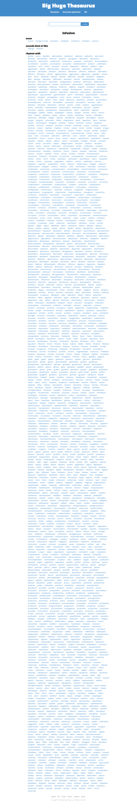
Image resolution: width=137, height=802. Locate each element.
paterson (84, 565)
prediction (70, 593)
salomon (73, 673)
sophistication (43, 701)
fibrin (93, 341)
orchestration (100, 549)
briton (81, 128)
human (92, 392)
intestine (54, 441)
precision (65, 590)
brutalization (50, 130)
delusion (66, 241)
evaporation (73, 315)
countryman (33, 218)
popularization (93, 585)
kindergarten (49, 459)
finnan (49, 344)
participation (33, 565)
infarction (69, 421)
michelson (83, 500)
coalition (69, 161)
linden (77, 472)
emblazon (57, 305)
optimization (72, 549)
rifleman (104, 665)
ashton (48, 100)
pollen (39, 585)
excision (51, 321)
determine (78, 259)
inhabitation (33, 426)
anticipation (55, 89)
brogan (106, 128)
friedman (85, 354)
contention (70, 202)
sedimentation (88, 680)
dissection (93, 277)
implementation (60, 405)
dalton (63, 225)
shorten (79, 690)
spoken (60, 703)
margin (86, 488)
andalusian (42, 87)
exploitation (43, 331)
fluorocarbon (55, 346)
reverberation (33, 662)
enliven (31, 310)
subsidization (70, 719)
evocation (32, 318)
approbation (33, 94)
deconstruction (48, 233)
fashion (61, 339)
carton (38, 143)
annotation (44, 89)
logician (89, 477)
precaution (32, 590)
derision (88, 251)
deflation (80, 236)
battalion (46, 115)
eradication (32, 313)
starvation (55, 708)
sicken (30, 693)
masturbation (93, 490)
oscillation (54, 554)
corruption (32, 215)
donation (76, 287)
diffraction (62, 264)
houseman (55, 392)
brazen (86, 125)
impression (56, 408)
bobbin (71, 123)
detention (41, 259)
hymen (67, 398)
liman (53, 472)
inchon (30, 413)
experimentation (79, 328)
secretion (59, 680)
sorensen (54, 701)
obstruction (32, 544)
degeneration (33, 238)
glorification (32, 369)
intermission (33, 439)
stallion (104, 706)
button (89, 133)
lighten (31, 472)
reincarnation (58, 642)
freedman (105, 351)
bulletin (71, 130)
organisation (59, 552)
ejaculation (85, 297)
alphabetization (88, 79)
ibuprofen (45, 400)
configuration (68, 187)
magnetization (100, 482)
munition (85, 521)
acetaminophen (79, 64)
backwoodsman (65, 110)
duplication (32, 292)
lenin (55, 467)
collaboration (82, 164)
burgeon (103, 130)
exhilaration (54, 326)
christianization (93, 154)
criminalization (71, 220)
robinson (70, 667)
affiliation (92, 71)
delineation (56, 241)
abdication (68, 56)
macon (42, 482)
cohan (62, 164)
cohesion (70, 164)
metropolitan (63, 500)
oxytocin (94, 559)
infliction (72, 423)
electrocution (89, 300)
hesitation (39, 387)
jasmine (46, 452)
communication (68, 172)
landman (53, 462)
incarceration (79, 410)
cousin (42, 218)
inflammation (43, 423)
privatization (94, 601)
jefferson (68, 452)
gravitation (63, 372)
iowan (92, 446)
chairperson (51, 148)
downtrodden (87, 287)
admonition (87, 69)
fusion (84, 357)
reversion (45, 662)
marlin (41, 490)
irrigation (42, 449)
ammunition (65, 84)
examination (87, 318)
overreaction (102, 557)
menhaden (101, 498)
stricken (103, 714)
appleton (53, 92)
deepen (41, 236)
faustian (83, 339)
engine (70, 308)
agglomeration (61, 74)
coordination (79, 210)
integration (77, 434)
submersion (84, 716)
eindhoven (75, 297)
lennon (62, 467)
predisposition (93, 593)
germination (97, 364)
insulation (47, 434)
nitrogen (101, 531)
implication (73, 405)
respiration (82, 655)
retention (100, 657)
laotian (79, 462)
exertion (82, 323)
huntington (32, 395)
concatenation (85, 179)
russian (57, 670)
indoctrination (88, 418)
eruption (76, 313)
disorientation (72, 274)
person (51, 575)
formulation (98, 349)
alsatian (100, 79)
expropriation (99, 331)
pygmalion (51, 616)
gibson (48, 367)
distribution (63, 282)
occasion (42, 544)
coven (49, 218)
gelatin (50, 362)
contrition (32, 207)
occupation (62, 544)
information (83, 423)
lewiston (40, 470)
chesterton (103, 151)
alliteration (57, 79)
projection (91, 606)
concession (59, 182)
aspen (61, 100)
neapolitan (70, 526)
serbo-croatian (100, 685)
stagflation (65, 706)
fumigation (66, 357)
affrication (41, 74)
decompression (34, 233)
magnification (33, 485)
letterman (93, 467)
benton (101, 118)
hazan (44, 382)
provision (39, 613)
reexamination (102, 634)
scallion (60, 678)
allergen (37, 79)
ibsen (37, 400)
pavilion (62, 567)
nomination (62, 534)
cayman (46, 146)
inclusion (69, 413)
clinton (39, 161)
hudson (84, 392)
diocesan (69, 267)
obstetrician (96, 541)
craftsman (67, 218)
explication (32, 331)
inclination (59, 413)
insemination (65, 428)
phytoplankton (102, 577)
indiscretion (75, 418)
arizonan (103, 94)
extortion (75, 333)
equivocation (102, 310)
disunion (74, 282)
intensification (89, 434)
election (56, 300)
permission (76, 572)
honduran (47, 390)
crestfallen (40, 220)
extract (30, 41)
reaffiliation (48, 621)
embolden (67, 305)
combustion (45, 169)
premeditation (59, 595)
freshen (51, 354)
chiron (56, 154)
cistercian (103, 156)
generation (73, 362)
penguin (57, 570)
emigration (87, 305)
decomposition (103, 231)
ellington (61, 303)
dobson (60, 285)
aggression (85, 74)
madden (50, 482)
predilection (81, 593)
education (32, 297)
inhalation (44, 426)
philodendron (68, 577)
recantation (75, 624)
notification (73, 539)
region (66, 639)
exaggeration (74, 318)
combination (33, 169)
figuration (32, 344)
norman (31, 539)
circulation (53, 156)
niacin (50, 531)
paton (30, 567)
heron (30, 387)
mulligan (49, 521)
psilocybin (71, 613)
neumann (47, 529)
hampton (70, 377)
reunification (62, 660)
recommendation (35, 629)
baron (94, 112)
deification (84, 238)
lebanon (61, 464)
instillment (75, 41)
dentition (100, 246)
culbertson (60, 223)
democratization (34, 243)
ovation (31, 557)
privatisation (82, 601)
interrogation (77, 439)
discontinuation (60, 269)
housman (65, 392)
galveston (60, 359)
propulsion (104, 608)
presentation (45, 598)
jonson (65, 454)
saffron (92, 670)
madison (59, 482)
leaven (53, 464)
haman (52, 377)
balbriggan (32, 112)
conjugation (88, 192)
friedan (77, 354)
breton (40, 128)
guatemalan (32, 374)
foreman (31, 349)
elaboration (32, 300)
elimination (39, 303)
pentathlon (93, 570)
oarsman (31, 541)
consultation (69, 200)
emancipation (33, 305)
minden (87, 503)
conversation (75, 207)
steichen (103, 708)
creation (91, 218)
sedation (76, 680)
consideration (33, 197)
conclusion (81, 182)
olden (48, 547)
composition (56, 177)
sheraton (43, 690)
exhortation (65, 326)
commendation (73, 169)
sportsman (32, 706)
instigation (54, 431)
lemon (39, 467)
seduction (32, 683)
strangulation (81, 714)
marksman (32, 490)
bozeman (59, 125)
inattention (43, 410)
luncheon (89, 480)
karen (62, 457)
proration (32, 611)
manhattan (32, 488)
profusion (43, 606)
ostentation (76, 554)
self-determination (35, 685)
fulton (57, 357)
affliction (31, 74)
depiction (44, 249)
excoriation (32, 323)
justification (32, 457)
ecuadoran (44, 295)
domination (46, 287)
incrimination (33, 416)
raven (30, 621)
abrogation (72, 58)
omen (67, 547)
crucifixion (32, 223)
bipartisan (86, 120)
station (75, 708)
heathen (93, 382)
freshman (60, 354)
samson (31, 675)
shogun (71, 690)
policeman (87, 583)
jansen (30, 452)
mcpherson (32, 495)
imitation (51, 403)
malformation (64, 485)
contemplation (58, 202)
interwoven (44, 441)
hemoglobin (57, 385)
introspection (52, 444)
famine (30, 339)
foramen (84, 346)
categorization (67, 143)
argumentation (92, 94)
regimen (44, 639)
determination (66, 259)
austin (30, 107)
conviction (98, 207)
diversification (85, 282)
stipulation (32, 714)
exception (42, 321)
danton (31, 228)
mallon (86, 485)
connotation (55, 195)
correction (62, 213)
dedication (103, 233)
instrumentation (88, 431)
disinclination (58, 272)
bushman (50, 133)
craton (75, 218)
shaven (103, 688)
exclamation (72, 321)
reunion (72, 660)
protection (89, 611)
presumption (80, 598)
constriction (44, 200)
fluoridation (43, 346)
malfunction (77, 485)
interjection (93, 436)
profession (32, 606)
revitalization (65, 662)
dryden (78, 290)
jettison (95, 452)
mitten (103, 511)
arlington (41, 97)
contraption (70, 205)
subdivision (50, 716)
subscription (46, 719)
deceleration (100, 228)
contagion (32, 202)
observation (74, 541)
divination (32, 285)
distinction (32, 282)
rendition (45, 647)
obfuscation (42, 541)
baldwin (42, 112)
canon (57, 138)
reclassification (72, 626)
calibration (55, 136)
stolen (60, 714)
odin (98, 544)
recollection (96, 626)
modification (77, 513)
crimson (82, 220)
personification (62, 575)
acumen (65, 66)
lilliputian (45, 472)
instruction (75, 431)
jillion (102, 452)
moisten (31, 516)
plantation (41, 583)
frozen (30, 357)
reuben (52, 660)
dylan (77, 292)
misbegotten (33, 508)
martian (57, 490)
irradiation (32, 449)
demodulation (48, 243)
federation (93, 339)
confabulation (95, 184)
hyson (30, 400)
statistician (84, 708)
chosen (64, 154)
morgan (84, 516)
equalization (70, 310)
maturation (54, 493)
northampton (41, 539)
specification (97, 701)
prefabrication (45, 595)
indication (42, 418)
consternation (83, 197)
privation (70, 601)
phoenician (80, 577)
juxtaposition (44, 457)
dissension (45, 279)
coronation (40, 213)
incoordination (81, 413)
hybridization (81, 395)
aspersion (70, 100)
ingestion (104, 423)
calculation (45, 136)
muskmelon (32, 523)
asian (55, 100)
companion (32, 174)
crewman (50, 220)
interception (44, 436)
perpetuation (100, 572)
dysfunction (86, 292)
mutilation (60, 523)
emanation (99, 303)
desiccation (104, 254)
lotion (44, 480)
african (50, 74)
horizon (77, 390)
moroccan (32, 518)
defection (61, 236)
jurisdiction (100, 454)
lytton (104, 480)
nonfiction (87, 534)
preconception (88, 590)
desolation (43, 256)
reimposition (46, 642)
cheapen (83, 151)
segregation (66, 683)
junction (90, 454)
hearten (85, 382)
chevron (31, 154)
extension (42, 333)
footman (75, 346)
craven (83, 218)
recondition (61, 629)
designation (32, 256)
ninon (93, 531)
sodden (51, 698)
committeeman (34, 172)
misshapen (65, 511)
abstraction (43, 61)
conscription (67, 195)
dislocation (45, 274)
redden (68, 631)
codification (87, 161)
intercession (56, 436)
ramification (51, 619)
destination (80, 256)
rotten (101, 667)
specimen (31, 703)
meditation (97, 495)
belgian (51, 118)
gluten (42, 369)
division (41, 285)
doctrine (68, 285)
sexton (60, 688)
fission (65, 344)
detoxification (100, 259)
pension (84, 570)
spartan (74, 701)
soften (58, 698)
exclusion (82, 321)
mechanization (45, 495)
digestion (81, 264)
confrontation (46, 190)
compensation (68, 174)
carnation (102, 141)
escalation (87, 313)
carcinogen (74, 141)
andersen (53, 87)
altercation (42, 82)
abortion (53, 58)
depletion (54, 249)
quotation (104, 616)
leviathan (102, 467)
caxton (38, 146)
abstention (32, 61)
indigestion (52, 418)
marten (49, 490)
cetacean (31, 148)
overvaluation (49, 559)
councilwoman (85, 215)
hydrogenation (56, 398)
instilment (86, 41)
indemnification (89, 416)
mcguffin (101, 493)
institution (65, 431)
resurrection (55, 657)
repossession (100, 649)
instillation (64, 41)
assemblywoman (34, 102)
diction (30, 264)
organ (49, 552)
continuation (82, 202)
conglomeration (91, 190)
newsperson (104, 529)
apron (70, 94)
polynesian (80, 585)
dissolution (90, 279)
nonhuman (98, 534)
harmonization (68, 380)
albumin (62, 76)
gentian (83, 362)
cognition (42, 164)
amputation (102, 84)
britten (89, 128)
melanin (42, 498)
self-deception (88, 683)
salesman (31, 673)
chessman (93, 151)
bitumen (102, 120)
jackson (77, 449)
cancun (42, 138)
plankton (99, 580)
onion (83, 547)
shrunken (98, 690)
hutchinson (62, 395)
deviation (54, 261)
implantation (47, 405)
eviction (101, 315)
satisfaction (32, 678)
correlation (73, 213)
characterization (34, 151)
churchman (32, 156)
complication (44, 177)
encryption (61, 308)
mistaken (84, 511)
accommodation (101, 61)
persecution (32, 575)
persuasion (86, 575)
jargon (38, 452)
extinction (65, 333)
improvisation (77, 408)
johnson (31, 454)
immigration (73, 403)
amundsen (32, 87)
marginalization (97, 488)
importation (95, 405)
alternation (53, 82)
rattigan (104, 619)
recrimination (33, 631)
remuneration (33, 647)
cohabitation (53, 164)
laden (39, 462)
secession (40, 680)
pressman (69, 598)
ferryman (53, 341)
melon (57, 498)
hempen (67, 385)
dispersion (97, 274)
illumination (77, 400)
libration (89, 470)
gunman (73, 374)
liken (37, 472)
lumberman (72, 480)
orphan (45, 554)
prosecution (55, 611)
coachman (48, 161)
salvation (93, 673)
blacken (31, 123)
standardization (34, 708)
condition (72, 184)
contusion (42, 207)
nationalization (34, 526)
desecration (69, 254)
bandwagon (59, 112)
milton (79, 503)
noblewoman (50, 534)
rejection (31, 644)
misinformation (96, 508)
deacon (62, 228)
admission (76, 69)
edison (80, 295)
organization (71, 552)
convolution (44, 210)
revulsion (97, 662)
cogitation (32, 164)
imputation (89, 408)
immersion (61, 403)
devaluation (32, 261)
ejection (95, 297)
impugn (31, 48)
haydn (37, 382)
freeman (31, 354)
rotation (93, 667)
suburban (55, 721)
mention (44, 500)
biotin (78, 120)
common (45, 172)
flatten (80, 344)
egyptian (48, 297)
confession (56, 187)
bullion (79, 130)
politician (31, 585)
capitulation (96, 138)
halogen (43, 377)
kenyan (31, 459)
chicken (39, 154)
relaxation (62, 644)
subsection (58, 719)
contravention (82, 205)
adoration (32, 71)
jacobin (85, 449)
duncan (96, 290)
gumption (53, 374)
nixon (30, 534)
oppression (51, 549)
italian (69, 449)
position (69, 588)
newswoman (33, 531)
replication (77, 649)
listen (69, 475)
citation (31, 159)
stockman (42, 714)
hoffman (86, 387)
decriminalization (90, 233)
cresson (31, 220)
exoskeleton (101, 326)
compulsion (32, 179)
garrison (86, 359)
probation (32, 603)
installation (43, 431)
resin (63, 655)
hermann (104, 385)
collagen (92, 164)
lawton (30, 464)
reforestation (62, 637)
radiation (31, 619)
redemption (101, 631)
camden (82, 136)
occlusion (52, 544)
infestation (99, 421)
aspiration (81, 100)
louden (51, 480)
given (63, 367)
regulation (97, 639)
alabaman (45, 76)
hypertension (77, 398)
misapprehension (80, 506)
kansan (55, 457)
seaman (106, 678)
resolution (71, 655)
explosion (66, 331)
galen (36, 359)
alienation (90, 76)
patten (54, 567)
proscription (43, 611)
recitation (41, 626)
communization (94, 172)
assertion (47, 102)
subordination (33, 719)
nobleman (38, 534)
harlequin (56, 380)
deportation (64, 249)
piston (73, 580)
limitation (61, 472)
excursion (52, 323)
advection (62, 71)
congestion (78, 190)
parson (105, 562)
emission (97, 305)
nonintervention (34, 536)
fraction (71, 351)
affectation (72, 71)
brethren (31, 128)
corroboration (85, 213)
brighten (48, 128)
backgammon (51, 110)
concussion (103, 182)
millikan (64, 503)
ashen (40, 100)
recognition (85, 626)
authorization (64, 107)
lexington (50, 470)
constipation (97, 197)
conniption (43, 195)
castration (47, 143)
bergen (31, 120)
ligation (105, 470)
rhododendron (55, 665)
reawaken (43, 624)
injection (82, 426)
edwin (40, 297)
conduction (82, 184)
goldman (64, 369)
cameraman (92, 136)
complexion (32, 177)
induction (31, 421)
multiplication (60, 521)
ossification (65, 554)
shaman (77, 688)
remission (103, 644)
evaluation (61, 315)
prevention (43, 601)
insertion (76, 428)
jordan (72, 454)
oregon (41, 552)
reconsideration (74, 629)
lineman (85, 472)
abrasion (62, 58)
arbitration (79, 94)
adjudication (33, 69)
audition (86, 105)
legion (88, 464)
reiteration (99, 642)
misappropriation (96, 506)
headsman (63, 382)
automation (77, 107)
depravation (87, 249)
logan (81, 477)
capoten (106, 138)
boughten (98, 123)
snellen (31, 698)
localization (43, 477)
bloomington (41, 123)
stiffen (91, 711)
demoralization (34, 246)
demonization (80, 243)
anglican (72, 87)
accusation (67, 64)
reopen (83, 647)
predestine (46, 593)
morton (60, 518)
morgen (93, 516)
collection (102, 164)
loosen (30, 480)
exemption (72, 323)
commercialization (88, 169)
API (85, 12)
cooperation (67, 210)
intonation (87, 441)
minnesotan (52, 506)
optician (61, 549)
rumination (39, 670)
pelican (97, 567)
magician (88, 482)
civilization (62, 159)
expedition (66, 328)
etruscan (40, 315)
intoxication (98, 441)
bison (95, 120)
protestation (101, 611)
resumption (43, 657)
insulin (55, 434)
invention (31, 446)
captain (49, 141)
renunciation (73, 647)
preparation (98, 595)
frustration (48, 357)
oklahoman (39, 547)
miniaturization (98, 503)
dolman (91, 285)
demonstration (94, 243)
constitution (33, 200)
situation (44, 696)
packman (31, 562)
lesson (83, 467)
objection (52, 541)
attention (31, 105)
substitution (33, 721)
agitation (96, 74)
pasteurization (73, 565)
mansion (68, 488)
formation (87, 349)
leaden (46, 464)
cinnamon (43, 156)
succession (76, 721)
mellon (50, 498)
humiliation (101, 392)
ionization (84, 446)
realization (80, 621)
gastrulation (33, 362)
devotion (81, 261)
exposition (76, 331)
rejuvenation (42, 644)
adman (42, 69)
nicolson (69, 531)
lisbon (62, 475)
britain (74, 128)
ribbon (76, 665)
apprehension (98, 92)
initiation (72, 426)
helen (39, 385)
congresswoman (74, 192)
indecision (77, 416)
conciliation (70, 182)
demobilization (90, 241)
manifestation (44, 488)
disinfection (70, 272)
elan (41, 300)
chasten (74, 151)
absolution (83, 58)
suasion (40, 716)
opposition (40, 549)
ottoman (86, 554)
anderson (63, 87)
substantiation (83, 719)
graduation (103, 369)
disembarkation (34, 272)
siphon (100, 693)
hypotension (98, 398)
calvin (75, 136)
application (63, 92)
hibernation (58, 387)
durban (51, 292)
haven (30, 382)
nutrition (103, 539)
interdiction (82, 436)
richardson (85, 665)
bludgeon (53, 123)
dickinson (91, 261)
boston (89, 123)
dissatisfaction (80, 277)
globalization (99, 367)
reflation (41, 637)
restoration (104, 655)
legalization (79, 464)
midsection (32, 503)
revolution (87, 662)
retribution (42, 660)
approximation (60, 94)
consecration (79, 195)
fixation (73, 344)
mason (82, 490)
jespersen (86, 452)
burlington (32, 133)
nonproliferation (77, 536)
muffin (41, 521)
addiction (84, 66)
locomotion (72, 477)
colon (71, 166)
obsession (85, 541)
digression (91, 264)
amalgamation (65, 82)
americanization (43, 84)
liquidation (53, 475)
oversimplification (35, 559)
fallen (89, 336)
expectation (55, 328)
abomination (42, 58)
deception (47, 231)
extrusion (45, 336)
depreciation (99, 249)
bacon (76, 110)
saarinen (75, 670)
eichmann (58, 297)
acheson (91, 64)
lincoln (70, 472)
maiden (44, 485)
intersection (101, 439)
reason (101, 621)
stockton (52, 714)
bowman (49, 125)
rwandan (66, 670)
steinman (31, 711)
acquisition (32, 66)
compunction (44, 179)
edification (71, 295)
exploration (55, 331)
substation (95, 719)
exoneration (89, 326)
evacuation (51, 315)
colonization (80, 166)
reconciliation (49, 629)
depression (44, 251)
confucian (58, 190)
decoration (76, 233)
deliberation (33, 241)
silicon (44, 693)
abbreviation (57, 56)
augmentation (97, 105)
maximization (82, 493)
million (71, 503)
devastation (44, 261)
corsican (42, 215)
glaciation (71, 367)
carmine (93, 141)
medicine (87, 495)
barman (86, 112)
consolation (45, 197)
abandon (46, 56)
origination (101, 552)
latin (86, 462)
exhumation (77, 326)
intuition (73, 444)
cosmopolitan (52, 215)
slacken (62, 696)
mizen (30, 513)
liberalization (68, 470)
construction (56, 200)
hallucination (33, 377)
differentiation (50, 264)
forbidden (94, 346)
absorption (94, 58)
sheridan (52, 690)
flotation (105, 344)
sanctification (41, 675)
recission (31, 626)
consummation (82, 200)
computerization (71, 179)
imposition (32, 408)
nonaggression (75, 534)
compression (83, 177)
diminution (59, 267)
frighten (94, 354)
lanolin (72, 462)
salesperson (42, 673)
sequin (89, 685)
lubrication (60, 480)
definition (71, 236)
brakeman (77, 125)
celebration (56, 146)
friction (69, 354)
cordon (31, 213)
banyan (69, 112)
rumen (30, 670)
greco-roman (83, 372)
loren (37, 480)
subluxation (72, 716)
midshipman (43, 503)
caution (31, 146)
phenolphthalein (54, 577)
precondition (101, 590)
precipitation (55, 590)
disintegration (33, 274)
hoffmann (96, 387)
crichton (59, 220)
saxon (52, 678)
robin (62, 667)
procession (42, 603)
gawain (43, 362)
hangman (103, 377)
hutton (71, 395)
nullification (92, 539)
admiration (65, 69)
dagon (46, 225)
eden (63, 295)
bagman (95, 110)
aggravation (74, 74)
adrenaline (42, 71)
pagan (39, 562)
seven (53, 688)
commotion (55, 172)
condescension (60, 184)
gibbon (40, 367)
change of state (42, 41)
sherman (61, 690)
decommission (89, 231)
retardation (89, 657)
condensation (47, 184)
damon (82, 225)
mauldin (64, 493)
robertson (44, 667)
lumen (81, 480)
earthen (96, 292)
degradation (46, 238)
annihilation (32, 89)
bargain (78, 112)
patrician (38, 567)
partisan (43, 565)
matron (45, 493)
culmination (71, 223)
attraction (41, 105)
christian (81, 154)
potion (98, 588)
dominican (57, 287)
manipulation (57, 488)
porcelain (42, 588)
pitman (91, 580)
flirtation (96, 344)
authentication (51, 107)
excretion (42, 323)
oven (38, 557)
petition (42, 577)
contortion (93, 202)
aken (30, 76)
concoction (92, 182)
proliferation (33, 608)
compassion (55, 174)
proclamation (54, 603)
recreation (101, 629)
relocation (81, 644)
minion (30, 506)
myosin (78, 523)
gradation (93, 369)
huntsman (43, 395)
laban (91, 459)
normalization (101, 536)
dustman (59, 292)
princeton (54, 601)
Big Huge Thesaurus (68, 5)
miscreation (72, 508)
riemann (95, 665)
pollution (59, 585)
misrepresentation (51, 511)
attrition (61, 105)
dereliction (79, 251)
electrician (65, 300)
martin (65, 490)
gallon (43, 359)
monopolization (62, 516)
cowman (57, 218)
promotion (44, 608)
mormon (102, 516)
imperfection (98, 403)
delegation (94, 238)
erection (42, 313)
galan (30, 359)
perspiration (75, 575)
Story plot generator (72, 12)
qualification (63, 616)
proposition (93, 608)
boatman (62, 123)
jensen (77, 452)
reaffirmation (60, 621)
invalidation (94, 444)
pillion (59, 580)
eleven (30, 303)
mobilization (40, 513)
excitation (61, 321)
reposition (88, 649)
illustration (96, 400)
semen (47, 685)
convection (52, 207)
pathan (93, 565)
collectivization (34, 166)
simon (51, 693)
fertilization (64, 341)
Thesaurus (54, 12)
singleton (92, 693)
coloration (102, 166)
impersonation (34, 405)
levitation (31, 470)
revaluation (82, 660)
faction (75, 336)
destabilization (68, 256)
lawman (103, 462)
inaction (99, 408)
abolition (31, 58)
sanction (52, 675)
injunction (92, 426)
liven (91, 475)
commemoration (58, 169)
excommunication (95, 321)
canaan (102, 136)
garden (78, 359)
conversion (87, 207)
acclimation (88, 61)
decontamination (63, 233)
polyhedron (69, 585)
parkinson (96, 562)
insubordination (34, 434)
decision (67, 231)
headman (53, 382)
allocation (68, 79)
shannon (85, 688)
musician (94, 521)
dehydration (73, 238)
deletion (104, 238)
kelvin (101, 457)
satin (99, 675)
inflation (54, 423)
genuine (57, 364)
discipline (99, 267)
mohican (99, 513)
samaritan (103, 673)
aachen (31, 56)
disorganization (58, 274)
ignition (67, 400)
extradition (95, 333)
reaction (38, 621)
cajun (30, 136)
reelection (78, 634)
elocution (78, 303)
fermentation (42, 341)
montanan (75, 516)
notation (63, 539)
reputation (92, 652)
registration (75, 639)
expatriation (43, 328)
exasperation (99, 318)
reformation (75, 637)
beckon (89, 115)
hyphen (88, 398)
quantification (75, 616)
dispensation (85, 274)
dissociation (79, 279)
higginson (77, 387)
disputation (43, 277)
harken (47, 380)
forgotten (64, 349)
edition (88, 295)
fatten (75, 339)
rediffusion (44, 634)
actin (40, 66)
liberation (80, 470)
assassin (90, 100)
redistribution (56, 634)
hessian (48, 387)
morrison (41, 518)
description (57, 254)
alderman (72, 76)
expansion (32, 328)
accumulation (55, 64)
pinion (66, 580)
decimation (57, 231)
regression (87, 639)
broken (31, 130)
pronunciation (57, 608)
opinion (31, 549)
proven (31, 613)
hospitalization (98, 390)
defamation (50, 236)
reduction (68, 634)
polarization (76, 583)
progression (69, 606)
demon (70, 243)
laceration (100, 459)
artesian (76, 97)
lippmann (31, 475)
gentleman (93, 362)
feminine (31, 341)
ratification (73, 619)
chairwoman (63, 148)
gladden (80, 367)
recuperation (57, 631)
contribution (95, 205)
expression (86, 331)
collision (54, 166)
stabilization (53, 706)
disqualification (56, 277)
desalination (33, 254)
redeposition (33, 634)
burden (95, 130)
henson (87, 385)
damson (98, 225)
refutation (99, 637)
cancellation (32, 138)
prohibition (80, 606)
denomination (82, 246)
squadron (42, 706)
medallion (57, 495)
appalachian (98, 89)
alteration (32, 82)
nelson (38, 529)
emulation (41, 308)
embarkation (46, 305)
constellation (71, 197)
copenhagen (92, 210)
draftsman (32, 290)
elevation (100, 300)
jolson (48, 454)
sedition (99, 680)
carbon (65, 141)
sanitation (62, 675)
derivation (98, 251)
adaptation (74, 66)
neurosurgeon (59, 529)
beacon (62, 115)
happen (31, 380)
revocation (76, 662)
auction (70, 105)
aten (99, 102)
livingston (99, 475)
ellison (69, 303)
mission (75, 511)
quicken (95, 616)
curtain (92, 223)
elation (48, 300)
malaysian (53, 485)
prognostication (55, 606)
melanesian (32, 498)
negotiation (102, 526)
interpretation (64, 439)
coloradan (92, 166)
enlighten (104, 308)
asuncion (91, 102)
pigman (39, 580)
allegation (101, 76)
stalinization (94, 706)
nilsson (86, 531)
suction (86, 721)
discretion (72, 269)
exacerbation (53, 318)
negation (91, 526)
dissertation (57, 279)
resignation (54, 655)
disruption (68, 277)
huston (52, 395)
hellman (47, 385)
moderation (51, 513)
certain (79, 146)
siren (30, 696)
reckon (50, 626)
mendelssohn (89, 498)
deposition (75, 249)
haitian (101, 374)
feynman (74, 341)
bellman (60, 118)
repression (46, 652)
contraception (33, 205)
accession (78, 61)
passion (61, 565)
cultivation (82, 223)
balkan (50, 112)
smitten (87, 696)
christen (72, 154)
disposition (32, 277)
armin (62, 97)
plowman (58, 583)
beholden (42, 118)
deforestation (91, 236)
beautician (79, 115)
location (54, 477)
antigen (65, 89)
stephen (40, 711)
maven (72, 493)
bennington (91, 118)
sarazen (85, 675)
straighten (69, 714)
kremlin (84, 459)
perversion (32, 577)
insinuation (86, 428)
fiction (99, 341)
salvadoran (83, 673)
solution (95, 41)
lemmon (31, 467)
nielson (78, 531)
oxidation (77, 559)
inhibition (54, 426)
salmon (65, 673)
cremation (101, 218)
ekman (103, 297)
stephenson (51, 711)
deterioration (52, 259)
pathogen (102, 565)
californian (66, 136)
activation (56, 66)
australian (39, 107)
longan (105, 477)
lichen (97, 470)
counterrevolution (100, 215)
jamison (102, 449)
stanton (46, 708)
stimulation (100, 711)
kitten (76, 459)
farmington (40, 339)
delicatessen (45, 241)
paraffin (69, 562)
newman (93, 529)
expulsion (32, 333)
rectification (45, 631)
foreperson (41, 349)
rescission (32, 655)
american (31, 84)
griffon (102, 372)
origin (92, 552)
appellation (43, 92)
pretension (32, 601)
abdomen (79, 56)
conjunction (100, 192)
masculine (74, 490)
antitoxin (87, 89)
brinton (66, 128)
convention (63, 207)
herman (95, 385)
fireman (57, 344)
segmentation (53, 683)
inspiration (32, 431)
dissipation (68, 279)
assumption (81, 102)
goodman (74, 369)
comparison (43, 174)
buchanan (62, 130)
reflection (51, 637)
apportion (74, 92)
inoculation (32, 428)
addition (93, 66)
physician (90, 577)
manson (77, 488)
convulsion (55, 210)
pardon (78, 562)
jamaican (93, 449)
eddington (55, 295)
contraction (45, 205)
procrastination (68, 603)
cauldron (88, 143)
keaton (86, 457)
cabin (103, 133)
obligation (63, 541)
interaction (32, 436)
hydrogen (44, 398)
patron (47, 567)
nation (95, 523)
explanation (103, 328)
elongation (88, 303)
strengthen (93, 714)
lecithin (70, 464)
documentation (80, 285)
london (97, 477)
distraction (52, 282)
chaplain (86, 148)
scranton (88, 678)
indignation (64, 418)
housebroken (43, 392)
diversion (96, 282)
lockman (62, 477)
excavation (32, 321)
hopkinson (67, 390)
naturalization (47, 526)
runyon (49, 670)
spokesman (70, 703)
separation (67, 685)
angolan (81, 87)
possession (79, 588)
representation (34, 652)
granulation (32, 372)
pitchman (82, 580)
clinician (31, 161)
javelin (60, 452)
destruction (102, 256)
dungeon (104, 290)
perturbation (98, 575)
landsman (63, 462)
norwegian (53, 539)
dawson (47, 228)
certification (88, 146)
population (32, 588)
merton (53, 500)
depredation (33, 251)
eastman (105, 292)
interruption (90, 439)
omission (75, 547)
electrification (76, 300)
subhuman (61, 716)
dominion (67, 287)
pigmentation (49, 580)
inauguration (55, 410)
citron (45, 159)
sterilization (63, 711)
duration (42, 292)
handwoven (80, 377)
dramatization (52, 290)
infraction (94, 423)
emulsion (50, 308)
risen (36, 667)
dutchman (69, 292)
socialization (41, 698)
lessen (76, 467)
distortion (42, 282)
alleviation (47, 79)
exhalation (103, 323)
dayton (54, 228)
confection (32, 187)
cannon (50, 138)
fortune (42, 351)
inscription (54, 428)
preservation (57, 598)
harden (39, 380)
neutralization (72, 529)
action (47, 66)
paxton (70, 567)
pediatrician (87, 567)
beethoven (32, 118)
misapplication (65, 506)
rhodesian (43, 665)
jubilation (81, 454)
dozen (97, 287)
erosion (59, 313)
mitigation (94, 511)
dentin (92, 246)
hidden (68, 387)
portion (51, 588)
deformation (104, 236)
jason (53, 452)
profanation (104, 603)
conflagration (33, 190)
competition (81, 174)
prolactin (101, 606)
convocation (33, 210)
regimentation (55, 639)
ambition (77, 82)
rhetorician (32, 665)
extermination (53, 333)
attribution (52, 105)
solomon (84, 698)
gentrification (46, 364)
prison (62, 601)
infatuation (79, 421)
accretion (44, 64)
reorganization (95, 647)
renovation (61, 647)
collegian (45, 166)
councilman (72, 215)
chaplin (94, 148)
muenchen (32, 521)
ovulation (61, 559)
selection (77, 683)
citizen (38, 159)
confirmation (81, 187)
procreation (81, 603)
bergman (39, 120)
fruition (38, 357)
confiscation (93, 187)
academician (55, 61)
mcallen (93, 493)
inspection (98, 428)
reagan (70, 621)
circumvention (91, 156)
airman (104, 74)
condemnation (33, 184)
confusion (68, 190)
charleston (57, 151)
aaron (38, 56)
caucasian (79, 143)
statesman (65, 708)
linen (101, 472)
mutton (70, 523)
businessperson (62, 133)
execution (62, 323)
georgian (66, 364)
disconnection (46, 269)
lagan (45, 462)
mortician (51, 518)
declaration (77, 231)
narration (87, 523)
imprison (66, 408)
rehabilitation (33, 642)
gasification (96, 359)
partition (52, 565)
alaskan (54, 76)
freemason (41, 354)
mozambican (99, 518)
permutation (88, 572)
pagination (49, 562)
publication (81, 613)
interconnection (69, 436)
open (90, 547)
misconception (59, 508)
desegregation (82, 254)
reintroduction (87, 642)
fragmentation (82, 351)
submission (96, 716)
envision (59, 310)
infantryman (58, 421)
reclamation (59, 626)
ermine (50, 313)
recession (96, 624)
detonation (88, 259)
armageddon (52, 97)
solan (65, 698)
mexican (74, 500)
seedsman (42, 683)
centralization (68, 146)
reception (86, 624)
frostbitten (104, 354)
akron (36, 76)
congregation (47, 192)
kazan (78, 457)
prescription (33, 598)
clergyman (103, 159)
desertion (93, 254)
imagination (32, 403)
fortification (32, 351)
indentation (102, 416)
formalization (75, 349)
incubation (56, 416)
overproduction (74, 557)
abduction (89, 56)
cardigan (84, 141)
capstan (40, 141)
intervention (33, 441)
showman (88, 690)
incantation (67, 410)
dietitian (38, 264)
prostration (78, 611)
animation (91, 87)
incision (50, 413)
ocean (71, 544)
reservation (42, 655)
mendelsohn (77, 498)
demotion (46, 246)
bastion (37, 115)
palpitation (59, 562)
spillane (52, 703)
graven (54, 372)
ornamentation (34, 554)
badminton (85, 110)
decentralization (34, 231)
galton (51, 359)
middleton (103, 500)
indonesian (100, 418)
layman (38, 464)
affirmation (102, 71)
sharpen (95, 688)
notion (83, 539)
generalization (61, 362)
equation (80, 310)
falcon (82, 336)
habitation (92, 374)
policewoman (99, 583)
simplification (61, 693)
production (92, 603)
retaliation (79, 657)
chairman (41, 148)
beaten (70, 115)
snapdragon (97, 696)
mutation (50, 523)
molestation (41, 516)
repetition (67, 649)
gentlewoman (33, 364)
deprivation (55, 251)
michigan (93, 500)
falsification (98, 336)
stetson (73, 711)
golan (49, 369)
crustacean (42, 223)
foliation (66, 346)
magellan (78, 482)
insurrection (65, 434)
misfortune (83, 508)
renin (53, 647)
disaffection (88, 267)
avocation (32, 110)
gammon (69, 359)
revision (54, 662)
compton (94, 177)
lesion (69, 467)
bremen (104, 125)
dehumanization (59, 238)
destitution (91, 256)
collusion (63, 166)
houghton (32, 392)
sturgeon (31, 716)
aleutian (81, 76)
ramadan (40, 619)
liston (75, 475)
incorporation (94, 413)
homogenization (34, 390)
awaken (41, 110)
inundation (83, 444)
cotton (63, 215)
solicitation (74, 698)
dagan (39, 225)
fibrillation (84, 341)
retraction (32, 660)
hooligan (57, 390)
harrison (89, 380)
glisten (88, 367)
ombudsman (58, 547)
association (69, 102)
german (87, 364)
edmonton (97, 295)
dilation (31, 267)
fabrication (55, 336)
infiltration (32, 423)
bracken (68, 125)
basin (30, 115)
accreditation (33, 64)
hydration (93, 395)
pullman (91, 613)
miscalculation (46, 508)
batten (54, 115)
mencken (66, 498)
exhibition (43, 326)
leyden (58, 470)
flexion (88, 344)
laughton (94, 462)
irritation (51, 449)
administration (53, 69)
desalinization (45, 254)
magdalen (69, 482)
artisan (96, 97)
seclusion (49, 680)
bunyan (87, 130)
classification (84, 159)
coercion (98, 161)
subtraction (44, 721)
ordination (32, 552)
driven (62, 290)
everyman (92, 315)
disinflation (81, 272)
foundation (52, 351)
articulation (86, 97)
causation (98, 143)
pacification (104, 559)
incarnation (91, 410)
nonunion (90, 536)
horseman (86, 390)
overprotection (89, 557)
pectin (77, 567)
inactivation (32, 410)
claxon (94, 159)
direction (78, 267)
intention (101, 434)
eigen (66, 297)
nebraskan (81, 526)
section (68, 680)
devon (73, 261)
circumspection (77, 156)
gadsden (92, 357)
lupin (97, 480)
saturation (43, 678)
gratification (44, 372)
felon (102, 339)
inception (102, 410)
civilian (52, 159)
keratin (39, 459)
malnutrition (97, 485)
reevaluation (89, 634)
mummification (74, 521)
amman (55, 84)
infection (89, 421)
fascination (51, 339)
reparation (32, 649)
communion (81, 172)
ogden (30, 547)
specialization (84, 701)
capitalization (83, 138)
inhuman (63, 426)
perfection (54, 572)
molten (51, 516)
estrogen (31, 315)
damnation (72, 225)
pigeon (31, 580)
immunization (85, 403)
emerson (77, 305)
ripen (30, 667)
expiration (92, 328)
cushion (100, 223)
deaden (70, 228)
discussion (96, 269)
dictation (100, 261)
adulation (52, 71)
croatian (98, 220)
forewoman (53, 349)
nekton (31, 529)
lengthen (47, 467)
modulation (89, 513)
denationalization (59, 246)
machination (33, 482)
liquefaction (42, 475)
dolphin (99, 285)
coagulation (59, 161)
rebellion (53, 624)
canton (65, 138)
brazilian (95, 125)
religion (71, 644)
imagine (43, 403)
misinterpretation (35, 511)
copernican (103, 210)
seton (46, 688)
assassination (101, 100)
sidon (37, 693)
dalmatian (55, 225)
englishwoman (92, 308)
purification (32, 616)
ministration (40, 506)
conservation (91, 195)
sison (36, 696)
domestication (33, 287)
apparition (32, 92)
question (86, 616)
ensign (38, 310)
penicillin (66, 570)
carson (30, 143)
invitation (63, 446)
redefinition (89, 631)
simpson (71, 693)
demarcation (77, 241)
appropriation (45, 94)
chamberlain (75, 148)
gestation (32, 367)
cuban (51, 223)
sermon (31, 688)
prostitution (66, 611)
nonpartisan (48, 536)
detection (31, 259)
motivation (77, 518)
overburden (47, 557)
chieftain (48, 154)
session (39, 688)
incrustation (45, 416)
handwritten (92, 377)
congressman (60, 192)
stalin (84, 706)
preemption (32, 595)
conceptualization (46, 182)
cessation (99, 146)
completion (103, 174)
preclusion (76, 590)
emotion (31, 308)
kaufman (70, 457)
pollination (48, 585)
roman (78, 667)
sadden (84, 670)
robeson (54, 667)
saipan (99, 670)
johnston (40, 454)
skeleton (53, 696)
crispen (90, 220)
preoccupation (85, 595)
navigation (60, 526)
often (104, 544)
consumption (95, 200)
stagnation (75, 706)
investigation (52, 446)
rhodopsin (67, 665)
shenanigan (32, 690)
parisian (86, 562)
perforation (65, 572)
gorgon (83, 369)
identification (57, 400)
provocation (50, 613)
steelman (94, 708)
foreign (103, 346)
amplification (90, 84)
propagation (70, 608)
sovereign (64, 701)
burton (41, 133)
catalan (56, 143)
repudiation (81, 652)
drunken (70, 290)
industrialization (44, 421)
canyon (73, 138)
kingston (60, 459)
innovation (102, 426)
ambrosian (87, 82)
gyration (82, 374)
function (76, 357)
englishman (79, 308)
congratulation (34, 192)
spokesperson (83, 703)
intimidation (75, 441)
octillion (91, 544)
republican (70, 652)
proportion (81, 608)
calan (36, 136)
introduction (33, 444)
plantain (31, 583)
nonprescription (61, 536)
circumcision (64, 156)
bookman (80, 123)
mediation (67, 495)
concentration (99, 179)
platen (49, 583)
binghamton (68, 120)
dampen (90, 225)
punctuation (101, 613)
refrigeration (87, 637)
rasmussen (62, 619)
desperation (55, 256)
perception (32, 572)
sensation (56, 685)
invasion (39, 48)
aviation (96, 107)
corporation (51, 213)
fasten (68, 339)
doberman (50, 285)
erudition (67, 313)
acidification (101, 64)
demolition (60, 243)
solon (92, 698)
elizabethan (51, 303)
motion (68, 518)
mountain (88, 518)
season (31, 680)
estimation (104, 313)
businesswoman (77, 133)
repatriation (43, 649)
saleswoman (55, 673)
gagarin (101, 357)
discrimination (84, 269)
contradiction (58, 205)
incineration (40, 413)
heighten (31, 385)
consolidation (58, 197)
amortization (77, 84)
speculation (42, 703)
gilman (56, 367)
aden (101, 66)
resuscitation (67, 657)
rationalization (93, 619)
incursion (67, 416)
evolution (41, 318)
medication (77, 495)
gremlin (94, 372)
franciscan (94, 351)
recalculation (64, 624)
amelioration (99, 82)
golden (56, 369)
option (82, 549)
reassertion (32, 624)
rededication (78, 631)
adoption (97, 69)
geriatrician (76, 364)
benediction (69, 118)
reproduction (58, 652)
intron (42, 444)
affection (82, 71)
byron (96, 133)
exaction (63, 318)
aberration (99, 56)
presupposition (94, 598)
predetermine (58, 593)
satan (92, 675)
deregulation (67, 251)
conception (32, 182)
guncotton (63, 374)
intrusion (63, 444)
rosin (85, 667)
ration (82, 619)
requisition (103, 652)
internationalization (48, 439)
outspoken (96, 554)
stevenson (82, 711)
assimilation (58, 102)
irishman (100, 446)
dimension (48, 267)
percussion (43, 572)
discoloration (33, 269)
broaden (97, 128)
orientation (83, 552)
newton (43, 531)
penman (75, 570)
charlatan (47, 151)
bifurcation (49, 120)
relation (52, 644)
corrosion (97, 213)
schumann (69, 678)
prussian (60, 613)
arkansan (31, 97)
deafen (78, 228)
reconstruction (89, 629)
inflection (63, 423)
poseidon (60, 588)
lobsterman (32, 477)
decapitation (88, 228)
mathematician (34, 493)
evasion (83, 315)
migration (55, 503)
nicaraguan (59, 531)
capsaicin (31, 141)
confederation (44, 187)
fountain (62, 351)
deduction (32, 236)
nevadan (84, 529)
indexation (32, 418)
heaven (102, 382)
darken (38, 228)
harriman (79, 380)
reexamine (32, 637)
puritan (42, 616)
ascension (32, 100)
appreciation (85, 92)
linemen (93, 472)
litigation (83, 475)
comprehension (70, 177)
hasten (97, 380)
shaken (68, 688)
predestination (34, 593)
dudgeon (87, 290)
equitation (90, 310)
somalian (31, 701)
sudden (94, 721)
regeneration (33, 639)
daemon (31, 225)
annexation (101, 87)
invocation (74, 446)
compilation (92, 174)
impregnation (44, 408)
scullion (98, 678)
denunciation (33, 249)
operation (99, 547)
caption (57, 141)
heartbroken (74, 382)
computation (57, 179)
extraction (54, 41)
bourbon (40, 125)
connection (32, 195)
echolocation (33, 295)
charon (66, 151)
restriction (32, 657)
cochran (78, 161)
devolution (64, 261)
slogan (69, 696)
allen (30, 79)
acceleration (67, 61)
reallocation (91, 621)
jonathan (56, 454)
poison (66, 583)
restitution (93, 655)
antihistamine (76, 89)
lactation (31, 462)
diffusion (71, 264)
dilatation (101, 264)
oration (90, 549)
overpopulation (60, 557)
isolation (60, 449)
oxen (69, 559)
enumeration (48, 310)
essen (95, 313)
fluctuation (32, 346)
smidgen (78, 696)
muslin (42, 523)
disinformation (94, 272)
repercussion (56, 649)
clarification (72, 159)
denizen (71, 246)
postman (90, 588)
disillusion (47, 272)
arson (68, 97)
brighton (57, 128)
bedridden (98, 115)
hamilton (60, 377)
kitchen (69, 459)
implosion (84, 405)
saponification (74, 675)
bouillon (31, 125)
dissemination (33, 279)
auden (77, 105)
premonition (72, 595)
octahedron (80, 544)
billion (58, 120)
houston (75, 392)
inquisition (43, 428)
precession (43, 590)
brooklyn (39, 130)
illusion (87, 400)
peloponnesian (34, 570)
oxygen (86, 559)
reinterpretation (73, 642)
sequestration (79, 685)
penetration (47, 570)
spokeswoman (96, 703)
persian (43, 575)
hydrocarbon (33, 398)
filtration (41, 344)
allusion (77, 79)
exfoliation (92, 323)
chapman (103, 148)
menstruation (33, 500)
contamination (44, 202)
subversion (65, 721)
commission (102, 169)
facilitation (66, 336)
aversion (87, 107)
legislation (98, 464)
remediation (92, 644)
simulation (81, 693)
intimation (64, 441)
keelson (94, 457)
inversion (41, 446)
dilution (39, 267)
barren (101, 112)
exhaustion (32, 326)
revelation (93, 660)
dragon (41, 290)
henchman (77, 385)
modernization (64, 513)
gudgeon (43, 374)
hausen (105, 380)
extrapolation (33, 336)
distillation (101, 279)
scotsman (79, 678)
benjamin (80, 118)
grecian (73, 372)
